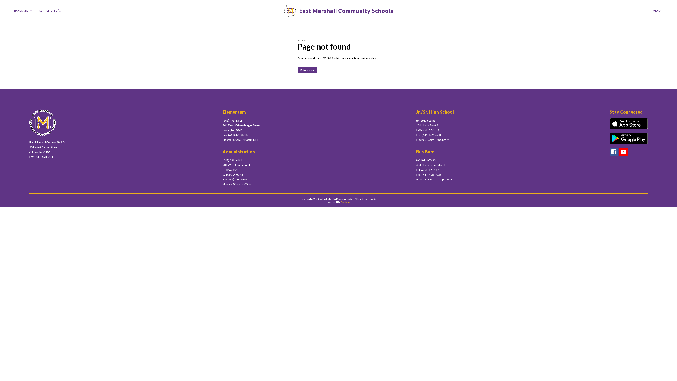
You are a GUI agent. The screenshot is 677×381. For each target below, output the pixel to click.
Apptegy (345, 201)
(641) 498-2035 (44, 156)
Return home (307, 69)
